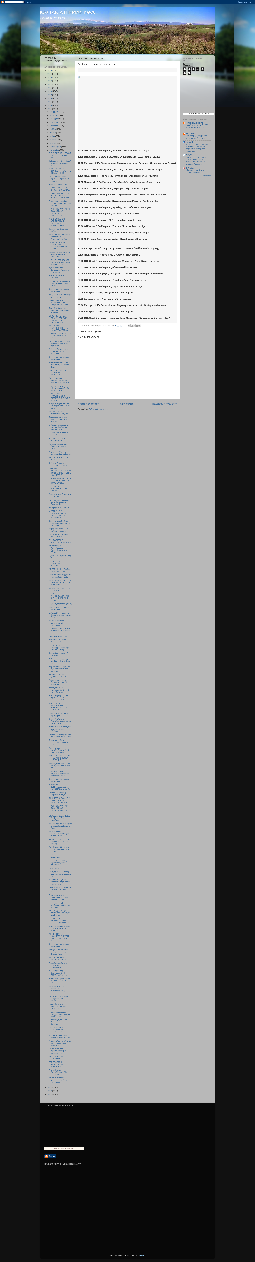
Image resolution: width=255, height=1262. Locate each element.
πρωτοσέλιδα (195, 113)
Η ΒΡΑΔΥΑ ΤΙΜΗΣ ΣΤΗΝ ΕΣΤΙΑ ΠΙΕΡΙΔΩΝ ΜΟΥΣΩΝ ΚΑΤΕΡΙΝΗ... (59, 196)
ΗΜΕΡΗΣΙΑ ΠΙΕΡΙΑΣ (194, 123)
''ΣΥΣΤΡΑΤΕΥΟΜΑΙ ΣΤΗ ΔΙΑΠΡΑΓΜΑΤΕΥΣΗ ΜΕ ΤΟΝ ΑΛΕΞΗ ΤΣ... (60, 171)
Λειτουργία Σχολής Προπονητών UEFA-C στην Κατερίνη (59, 690)
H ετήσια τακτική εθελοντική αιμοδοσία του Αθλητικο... (59, 388)
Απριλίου (54, 140)
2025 (49, 74)
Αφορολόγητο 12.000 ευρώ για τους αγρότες (60, 296)
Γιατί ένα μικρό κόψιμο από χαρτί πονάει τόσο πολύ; (196, 137)
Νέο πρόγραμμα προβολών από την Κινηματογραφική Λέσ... (59, 380)
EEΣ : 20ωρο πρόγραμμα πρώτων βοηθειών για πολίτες (59, 179)
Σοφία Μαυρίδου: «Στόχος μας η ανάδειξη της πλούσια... (60, 928)
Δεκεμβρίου (55, 112)
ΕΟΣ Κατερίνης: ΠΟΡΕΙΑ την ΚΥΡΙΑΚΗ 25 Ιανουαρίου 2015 (59, 698)
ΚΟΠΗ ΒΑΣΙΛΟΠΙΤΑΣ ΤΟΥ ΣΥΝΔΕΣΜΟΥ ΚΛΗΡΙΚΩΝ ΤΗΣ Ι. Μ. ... (60, 372)
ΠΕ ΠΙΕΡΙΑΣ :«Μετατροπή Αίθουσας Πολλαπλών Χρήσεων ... (60, 343)
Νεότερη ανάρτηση (88, 403)
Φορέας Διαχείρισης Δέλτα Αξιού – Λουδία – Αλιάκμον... (59, 254)
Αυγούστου (55, 126)
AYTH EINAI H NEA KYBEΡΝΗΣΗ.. (57, 439)
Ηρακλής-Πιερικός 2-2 (58, 636)
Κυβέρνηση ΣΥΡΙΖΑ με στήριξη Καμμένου (58, 530)
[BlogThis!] (131, 325)
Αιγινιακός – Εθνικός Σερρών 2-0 (57, 641)
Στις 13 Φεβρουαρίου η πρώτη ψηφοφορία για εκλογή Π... (59, 310)
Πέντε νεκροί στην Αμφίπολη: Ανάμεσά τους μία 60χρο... (58, 1051)
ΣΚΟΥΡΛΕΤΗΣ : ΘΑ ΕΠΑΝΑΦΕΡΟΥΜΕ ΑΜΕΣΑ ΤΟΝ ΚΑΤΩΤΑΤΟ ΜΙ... (58, 319)
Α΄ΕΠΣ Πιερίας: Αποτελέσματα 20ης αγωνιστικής (58, 1072)
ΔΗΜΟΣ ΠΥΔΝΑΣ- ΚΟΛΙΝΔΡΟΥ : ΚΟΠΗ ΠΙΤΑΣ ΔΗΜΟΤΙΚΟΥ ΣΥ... (59, 937)
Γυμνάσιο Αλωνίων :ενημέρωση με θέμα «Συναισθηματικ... (58, 897)
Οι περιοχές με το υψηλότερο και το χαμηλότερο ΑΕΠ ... (58, 1029)
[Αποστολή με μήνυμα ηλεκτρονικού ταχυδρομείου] (129, 325)
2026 (49, 70)
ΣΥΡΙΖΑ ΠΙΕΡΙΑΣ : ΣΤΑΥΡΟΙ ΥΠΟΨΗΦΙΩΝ (60, 541)
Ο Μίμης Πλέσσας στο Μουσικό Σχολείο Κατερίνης (58, 351)
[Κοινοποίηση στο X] (134, 325)
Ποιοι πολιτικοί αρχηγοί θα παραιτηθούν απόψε (60, 576)
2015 (49, 109)
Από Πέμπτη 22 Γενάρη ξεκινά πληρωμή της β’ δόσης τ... (59, 849)
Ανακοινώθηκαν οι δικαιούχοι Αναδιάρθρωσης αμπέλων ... (57, 989)
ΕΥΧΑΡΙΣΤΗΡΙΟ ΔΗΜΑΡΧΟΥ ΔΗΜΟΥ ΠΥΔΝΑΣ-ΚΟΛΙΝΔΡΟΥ (59, 921)
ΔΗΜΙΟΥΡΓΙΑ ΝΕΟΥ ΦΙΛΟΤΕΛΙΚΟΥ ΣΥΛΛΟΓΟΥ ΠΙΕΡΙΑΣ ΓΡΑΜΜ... (59, 245)
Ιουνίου (53, 133)
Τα (190, 113)
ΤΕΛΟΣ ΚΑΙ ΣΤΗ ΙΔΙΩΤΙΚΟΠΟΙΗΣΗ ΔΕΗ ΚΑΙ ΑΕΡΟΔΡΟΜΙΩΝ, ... (60, 328)
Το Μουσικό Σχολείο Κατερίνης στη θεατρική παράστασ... (60, 882)
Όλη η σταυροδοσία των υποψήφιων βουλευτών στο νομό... (60, 523)
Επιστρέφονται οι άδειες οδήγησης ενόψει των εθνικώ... (59, 998)
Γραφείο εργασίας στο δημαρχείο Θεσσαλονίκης (58, 965)
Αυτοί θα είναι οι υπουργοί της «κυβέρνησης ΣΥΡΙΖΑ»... (60, 729)
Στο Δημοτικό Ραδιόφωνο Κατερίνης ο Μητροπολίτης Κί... (59, 237)
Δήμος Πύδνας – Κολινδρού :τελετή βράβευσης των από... (59, 302)
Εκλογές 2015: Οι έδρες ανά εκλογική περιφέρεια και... (60, 874)
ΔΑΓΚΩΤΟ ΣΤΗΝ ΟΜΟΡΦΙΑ (56, 1058)
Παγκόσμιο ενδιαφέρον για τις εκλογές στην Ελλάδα (60, 736)
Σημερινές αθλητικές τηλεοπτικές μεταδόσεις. (60, 453)
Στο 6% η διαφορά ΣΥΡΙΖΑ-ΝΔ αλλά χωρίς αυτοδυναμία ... (59, 833)
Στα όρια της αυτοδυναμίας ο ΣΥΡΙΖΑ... (60, 589)
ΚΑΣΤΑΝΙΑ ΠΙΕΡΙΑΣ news (67, 12)
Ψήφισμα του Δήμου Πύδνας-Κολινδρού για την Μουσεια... (59, 1014)
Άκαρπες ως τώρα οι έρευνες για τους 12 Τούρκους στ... (58, 682)
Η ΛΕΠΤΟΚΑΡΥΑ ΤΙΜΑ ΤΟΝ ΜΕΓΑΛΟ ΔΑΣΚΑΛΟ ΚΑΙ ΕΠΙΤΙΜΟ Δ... (60, 809)
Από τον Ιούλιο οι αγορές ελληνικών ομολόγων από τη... (59, 841)
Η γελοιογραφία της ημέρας (60, 604)
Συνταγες (56, 1148)
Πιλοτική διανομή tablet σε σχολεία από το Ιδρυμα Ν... (60, 889)
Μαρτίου (53, 143)
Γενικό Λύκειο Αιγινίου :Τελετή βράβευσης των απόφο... (60, 203)
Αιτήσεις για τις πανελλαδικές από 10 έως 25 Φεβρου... (59, 750)
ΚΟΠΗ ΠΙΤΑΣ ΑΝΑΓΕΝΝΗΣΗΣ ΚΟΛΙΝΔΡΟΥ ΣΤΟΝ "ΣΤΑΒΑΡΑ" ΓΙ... (58, 706)
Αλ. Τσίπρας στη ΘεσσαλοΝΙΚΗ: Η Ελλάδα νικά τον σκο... (59, 973)
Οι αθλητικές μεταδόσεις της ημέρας (59, 290)
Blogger (141, 1255)
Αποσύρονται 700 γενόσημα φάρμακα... (59, 675)
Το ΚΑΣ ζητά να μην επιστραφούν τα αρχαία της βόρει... (59, 913)
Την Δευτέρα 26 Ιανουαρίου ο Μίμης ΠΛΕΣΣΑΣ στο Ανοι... (60, 826)
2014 (49, 1087)
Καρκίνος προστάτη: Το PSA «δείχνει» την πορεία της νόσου (197, 127)
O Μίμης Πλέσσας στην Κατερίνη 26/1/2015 (59, 464)
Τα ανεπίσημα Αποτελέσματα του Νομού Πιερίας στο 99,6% (58, 549)
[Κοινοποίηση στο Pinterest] (139, 325)
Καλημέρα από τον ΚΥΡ (59, 508)
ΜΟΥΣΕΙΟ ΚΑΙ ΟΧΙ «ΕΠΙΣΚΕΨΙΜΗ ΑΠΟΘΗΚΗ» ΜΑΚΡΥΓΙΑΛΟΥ (57, 222)
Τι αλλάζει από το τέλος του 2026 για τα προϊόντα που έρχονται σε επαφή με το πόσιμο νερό (197, 147)
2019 (49, 95)
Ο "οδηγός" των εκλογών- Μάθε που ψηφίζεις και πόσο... (59, 630)
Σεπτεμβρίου (55, 122)
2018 (49, 98)
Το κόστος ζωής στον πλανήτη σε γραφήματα (60, 1036)
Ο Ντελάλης (191, 168)
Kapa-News (191, 142)
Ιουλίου (53, 129)
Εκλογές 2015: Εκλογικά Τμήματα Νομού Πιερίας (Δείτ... (60, 615)
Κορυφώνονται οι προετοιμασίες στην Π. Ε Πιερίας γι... (60, 1006)
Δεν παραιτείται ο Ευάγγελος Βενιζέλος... (59, 413)
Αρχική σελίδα (126, 403)
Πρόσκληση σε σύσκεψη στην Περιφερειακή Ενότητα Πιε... (59, 502)
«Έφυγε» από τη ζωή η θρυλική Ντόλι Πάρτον (195, 171)
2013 (49, 1091)
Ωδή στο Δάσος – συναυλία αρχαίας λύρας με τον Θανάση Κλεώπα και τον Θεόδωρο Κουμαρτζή (196, 160)
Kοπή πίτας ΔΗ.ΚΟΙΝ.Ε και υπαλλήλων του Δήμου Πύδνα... (60, 283)
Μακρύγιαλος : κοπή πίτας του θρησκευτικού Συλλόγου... (60, 1043)
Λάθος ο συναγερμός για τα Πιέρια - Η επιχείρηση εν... (60, 661)
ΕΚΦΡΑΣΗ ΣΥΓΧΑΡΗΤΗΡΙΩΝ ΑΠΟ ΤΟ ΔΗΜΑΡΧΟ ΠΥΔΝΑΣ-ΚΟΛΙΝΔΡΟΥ (60, 472)
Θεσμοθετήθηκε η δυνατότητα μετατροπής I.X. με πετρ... (60, 721)
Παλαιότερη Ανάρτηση (164, 403)
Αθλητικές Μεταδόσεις (58, 184)
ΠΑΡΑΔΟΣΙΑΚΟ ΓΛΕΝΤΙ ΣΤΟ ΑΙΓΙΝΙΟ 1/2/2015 (59, 189)
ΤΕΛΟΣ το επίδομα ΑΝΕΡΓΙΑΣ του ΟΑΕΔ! (59, 958)
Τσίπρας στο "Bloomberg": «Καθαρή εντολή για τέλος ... (60, 163)
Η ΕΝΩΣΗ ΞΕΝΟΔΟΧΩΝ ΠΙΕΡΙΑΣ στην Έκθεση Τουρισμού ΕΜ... (59, 262)
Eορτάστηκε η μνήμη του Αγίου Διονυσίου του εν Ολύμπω (59, 669)
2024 (49, 77)
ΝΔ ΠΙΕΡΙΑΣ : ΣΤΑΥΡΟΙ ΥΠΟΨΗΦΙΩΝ (58, 536)
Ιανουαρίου (54, 150)
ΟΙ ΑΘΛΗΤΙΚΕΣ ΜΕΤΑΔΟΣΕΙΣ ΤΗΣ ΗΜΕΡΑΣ (58, 489)
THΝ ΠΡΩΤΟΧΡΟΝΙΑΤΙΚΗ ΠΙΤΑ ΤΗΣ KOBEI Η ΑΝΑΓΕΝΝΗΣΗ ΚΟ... (60, 800)
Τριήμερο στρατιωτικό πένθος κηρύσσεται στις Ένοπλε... (60, 419)
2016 (49, 105)
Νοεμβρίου (54, 115)
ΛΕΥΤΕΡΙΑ (190, 134)
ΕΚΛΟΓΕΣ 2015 (55, 868)
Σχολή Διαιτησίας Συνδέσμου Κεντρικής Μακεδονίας (59, 270)
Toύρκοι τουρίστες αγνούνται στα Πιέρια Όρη (58, 742)
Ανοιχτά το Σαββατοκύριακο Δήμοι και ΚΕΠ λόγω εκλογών (59, 787)
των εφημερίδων (204, 113)
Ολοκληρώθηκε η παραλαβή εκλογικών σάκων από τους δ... (59, 773)
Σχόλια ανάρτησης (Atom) (99, 409)
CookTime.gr (71, 1148)
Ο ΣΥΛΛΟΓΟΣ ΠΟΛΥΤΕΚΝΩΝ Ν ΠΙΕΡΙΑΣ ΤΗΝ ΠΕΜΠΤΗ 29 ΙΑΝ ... (60, 397)
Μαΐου (52, 136)
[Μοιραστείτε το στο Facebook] (136, 325)
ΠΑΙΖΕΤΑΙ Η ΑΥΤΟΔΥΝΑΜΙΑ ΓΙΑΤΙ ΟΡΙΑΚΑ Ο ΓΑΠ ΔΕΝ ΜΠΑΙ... (59, 597)
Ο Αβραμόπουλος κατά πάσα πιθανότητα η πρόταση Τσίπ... (58, 427)
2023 (49, 81)
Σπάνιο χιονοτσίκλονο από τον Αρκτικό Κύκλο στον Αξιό (60, 766)
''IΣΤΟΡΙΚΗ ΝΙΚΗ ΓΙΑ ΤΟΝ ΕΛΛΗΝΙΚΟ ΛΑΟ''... (60, 570)
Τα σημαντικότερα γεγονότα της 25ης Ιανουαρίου (58, 623)
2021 (49, 88)
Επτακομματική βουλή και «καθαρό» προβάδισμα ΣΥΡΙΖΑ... (59, 905)
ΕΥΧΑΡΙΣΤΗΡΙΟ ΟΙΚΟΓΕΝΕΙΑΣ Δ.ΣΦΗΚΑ (56, 563)
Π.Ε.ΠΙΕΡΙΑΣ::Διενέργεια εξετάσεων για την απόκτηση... (59, 863)
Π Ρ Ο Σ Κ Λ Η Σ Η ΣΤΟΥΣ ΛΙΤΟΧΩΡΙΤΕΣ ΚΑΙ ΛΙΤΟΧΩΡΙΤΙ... (60, 155)
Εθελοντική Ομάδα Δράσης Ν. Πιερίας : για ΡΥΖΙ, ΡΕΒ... (60, 981)
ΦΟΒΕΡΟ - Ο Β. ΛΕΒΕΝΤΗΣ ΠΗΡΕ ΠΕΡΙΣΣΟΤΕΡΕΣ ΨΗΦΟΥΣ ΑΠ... (57, 514)
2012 (49, 1094)
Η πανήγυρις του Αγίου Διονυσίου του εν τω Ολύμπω (58, 1022)
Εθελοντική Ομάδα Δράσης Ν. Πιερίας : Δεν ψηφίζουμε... (60, 818)
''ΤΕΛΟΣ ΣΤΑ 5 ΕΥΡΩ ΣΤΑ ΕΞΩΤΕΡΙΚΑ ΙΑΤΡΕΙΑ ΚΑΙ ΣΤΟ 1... (60, 336)
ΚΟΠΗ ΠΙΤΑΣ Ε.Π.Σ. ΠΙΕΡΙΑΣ (57, 277)
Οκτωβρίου (54, 119)
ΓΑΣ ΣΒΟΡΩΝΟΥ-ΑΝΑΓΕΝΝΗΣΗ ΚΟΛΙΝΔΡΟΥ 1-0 (57, 1064)
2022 (49, 84)
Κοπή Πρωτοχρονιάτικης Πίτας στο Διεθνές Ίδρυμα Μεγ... (59, 952)
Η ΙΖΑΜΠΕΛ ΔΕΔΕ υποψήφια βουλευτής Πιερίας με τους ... (59, 647)
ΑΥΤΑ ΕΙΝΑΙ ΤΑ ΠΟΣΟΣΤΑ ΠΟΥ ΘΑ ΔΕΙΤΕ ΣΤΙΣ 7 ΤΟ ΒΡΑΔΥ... (60, 582)
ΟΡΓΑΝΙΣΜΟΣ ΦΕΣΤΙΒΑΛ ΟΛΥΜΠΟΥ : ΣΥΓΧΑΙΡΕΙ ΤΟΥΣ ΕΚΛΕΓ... (60, 481)
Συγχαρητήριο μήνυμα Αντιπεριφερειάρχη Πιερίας (58, 446)
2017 (49, 102)
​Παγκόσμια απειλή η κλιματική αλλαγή (57, 794)
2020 (49, 91)
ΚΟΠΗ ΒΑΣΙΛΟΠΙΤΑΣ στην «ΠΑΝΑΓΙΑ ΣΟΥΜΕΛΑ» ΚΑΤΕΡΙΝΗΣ (60, 758)
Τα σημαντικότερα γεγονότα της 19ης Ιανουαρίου (58, 1080)
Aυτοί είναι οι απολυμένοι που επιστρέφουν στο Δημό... (59, 365)
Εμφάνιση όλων (206, 175)
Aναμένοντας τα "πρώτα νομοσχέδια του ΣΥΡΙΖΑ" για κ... (60, 406)
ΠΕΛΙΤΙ (189, 155)
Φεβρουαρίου (55, 147)
